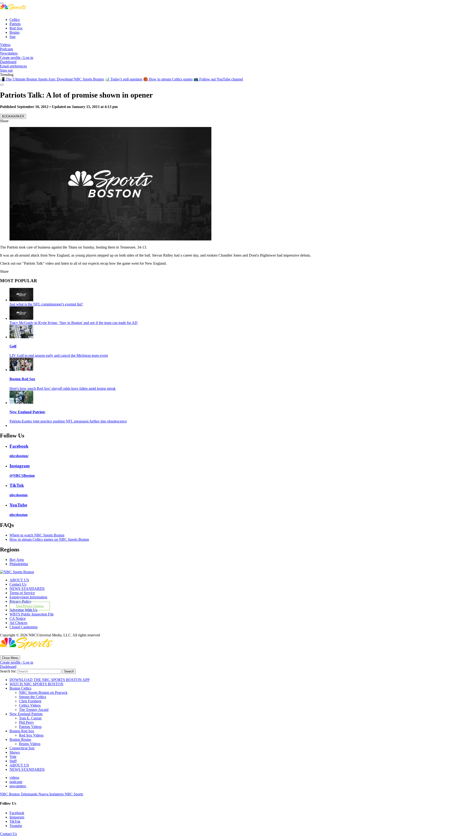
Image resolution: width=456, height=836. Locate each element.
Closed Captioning (24, 627)
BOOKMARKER (13, 116)
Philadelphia (19, 564)
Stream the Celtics (32, 697)
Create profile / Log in (16, 58)
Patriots (15, 24)
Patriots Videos (30, 727)
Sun (12, 37)
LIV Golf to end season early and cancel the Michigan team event (59, 355)
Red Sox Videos (31, 735)
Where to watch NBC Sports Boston (37, 535)
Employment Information (28, 597)
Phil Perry (26, 722)
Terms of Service (22, 593)
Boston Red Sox (22, 379)
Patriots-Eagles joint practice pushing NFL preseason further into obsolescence (68, 421)
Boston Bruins (20, 739)
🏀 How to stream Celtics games (168, 79)
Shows (15, 752)
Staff (13, 761)
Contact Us (18, 584)
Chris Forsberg (30, 701)
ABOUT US (19, 580)
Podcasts (6, 49)
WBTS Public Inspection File (32, 614)
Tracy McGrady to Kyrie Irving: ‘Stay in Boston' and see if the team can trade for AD (74, 323)
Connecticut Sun (22, 748)
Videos (5, 45)
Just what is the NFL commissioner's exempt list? (46, 304)
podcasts (16, 782)
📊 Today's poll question (123, 79)
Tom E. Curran (30, 718)
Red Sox (16, 28)
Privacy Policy (20, 601)
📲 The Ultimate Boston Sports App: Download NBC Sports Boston (52, 79)
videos (14, 777)
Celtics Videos (30, 705)
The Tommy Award (33, 710)
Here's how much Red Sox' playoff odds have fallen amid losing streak (63, 388)
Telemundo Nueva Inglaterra (43, 794)
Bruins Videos (29, 744)
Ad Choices (18, 623)
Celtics (15, 20)
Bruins (14, 32)
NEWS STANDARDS (27, 589)
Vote (13, 757)
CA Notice (18, 618)
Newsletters (9, 53)
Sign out (6, 70)
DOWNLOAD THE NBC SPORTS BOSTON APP (50, 680)
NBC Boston (10, 794)
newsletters (18, 786)
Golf (13, 346)
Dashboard (8, 62)
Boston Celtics (20, 688)
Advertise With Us (23, 610)
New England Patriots (27, 412)
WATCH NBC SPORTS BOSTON (36, 684)
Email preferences (13, 66)
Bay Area (17, 560)
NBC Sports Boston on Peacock (43, 692)
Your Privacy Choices (30, 606)
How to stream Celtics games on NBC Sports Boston (49, 539)
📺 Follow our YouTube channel (218, 79)
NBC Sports (74, 794)
